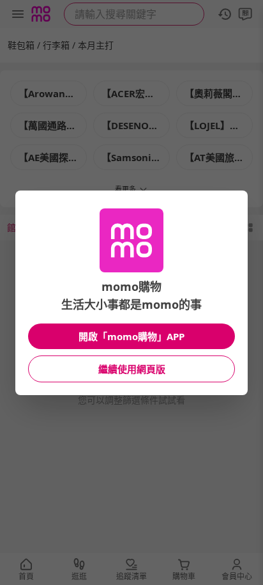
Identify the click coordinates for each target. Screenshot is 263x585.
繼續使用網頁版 (131, 369)
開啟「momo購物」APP (131, 336)
